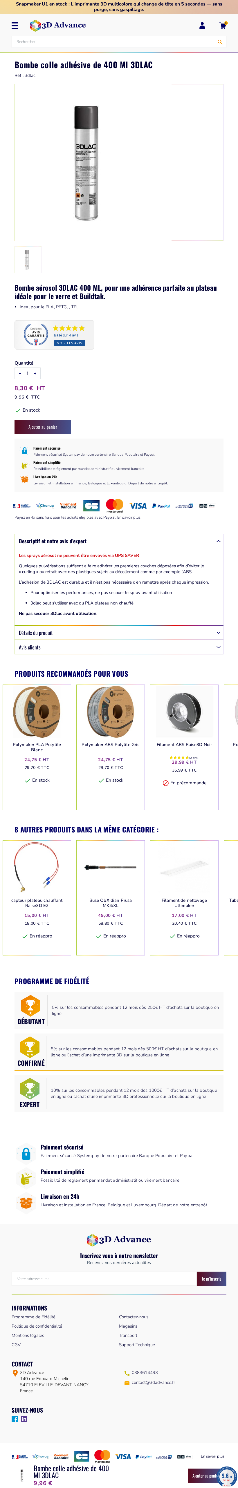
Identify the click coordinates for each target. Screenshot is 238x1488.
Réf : (19, 75)
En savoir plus (128, 517)
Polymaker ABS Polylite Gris (110, 744)
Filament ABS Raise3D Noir (184, 744)
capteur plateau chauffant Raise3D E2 (37, 903)
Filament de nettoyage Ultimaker (184, 903)
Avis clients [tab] (30, 647)
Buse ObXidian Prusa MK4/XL (110, 903)
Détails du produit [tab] (36, 632)
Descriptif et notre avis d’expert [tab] (52, 541)
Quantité (24, 363)
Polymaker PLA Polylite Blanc (37, 747)
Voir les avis (69, 343)
